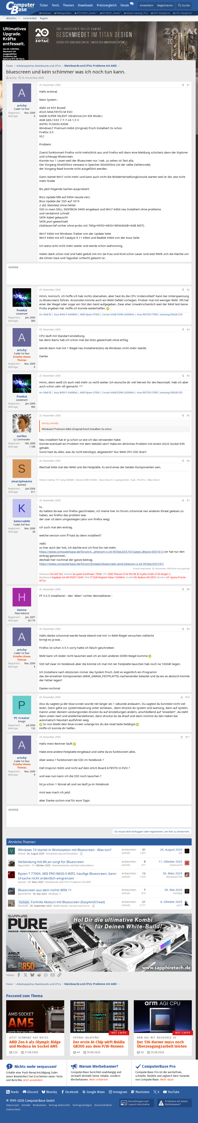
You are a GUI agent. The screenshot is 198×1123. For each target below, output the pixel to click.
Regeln (44, 18)
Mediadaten (39, 1105)
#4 (188, 375)
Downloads (85, 5)
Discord (32, 1092)
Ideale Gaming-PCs (137, 13)
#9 (188, 629)
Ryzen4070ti (24, 893)
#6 (188, 460)
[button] (19, 18)
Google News (96, 1092)
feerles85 (23, 905)
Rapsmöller (24, 865)
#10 (187, 697)
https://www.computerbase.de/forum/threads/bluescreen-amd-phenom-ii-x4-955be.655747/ (101, 564)
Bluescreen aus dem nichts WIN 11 (45, 890)
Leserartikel (30, 18)
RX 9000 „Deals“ (111, 13)
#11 (187, 737)
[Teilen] (182, 85)
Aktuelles (11, 18)
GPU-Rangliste (161, 13)
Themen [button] (68, 5)
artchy (13, 77)
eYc (180, 853)
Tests (55, 5)
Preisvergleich (107, 5)
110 (15, 1052)
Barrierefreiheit (103, 1105)
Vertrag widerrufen (59, 1105)
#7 (188, 500)
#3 (188, 329)
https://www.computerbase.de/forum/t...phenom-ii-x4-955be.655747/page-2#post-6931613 (101, 551)
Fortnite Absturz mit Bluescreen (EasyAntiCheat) (68, 902)
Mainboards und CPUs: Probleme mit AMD (68, 882)
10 (142, 1052)
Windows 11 (55, 893)
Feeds (15, 1092)
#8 (188, 589)
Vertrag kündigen (82, 1105)
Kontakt (25, 1105)
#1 (188, 85)
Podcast (46, 13)
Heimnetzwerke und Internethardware (73, 865)
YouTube (173, 1092)
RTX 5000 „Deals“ (87, 13)
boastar (22, 882)
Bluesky (51, 1092)
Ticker (43, 5)
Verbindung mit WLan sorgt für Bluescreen (51, 862)
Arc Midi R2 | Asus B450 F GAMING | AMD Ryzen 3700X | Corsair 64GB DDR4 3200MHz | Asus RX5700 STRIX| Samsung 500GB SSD (111, 314)
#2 (188, 289)
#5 (188, 415)
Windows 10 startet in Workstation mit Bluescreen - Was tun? (64, 850)
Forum (124, 5)
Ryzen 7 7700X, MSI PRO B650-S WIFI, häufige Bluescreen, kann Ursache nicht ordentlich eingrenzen (67, 875)
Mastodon (142, 1092)
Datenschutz (13, 1109)
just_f (179, 905)
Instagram (120, 1092)
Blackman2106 (174, 876)
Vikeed (21, 853)
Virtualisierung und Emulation (62, 853)
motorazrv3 (176, 865)
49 (78, 1052)
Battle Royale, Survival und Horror (72, 905)
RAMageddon (63, 13)
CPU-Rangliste (183, 13)
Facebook (71, 1092)
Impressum (12, 1105)
